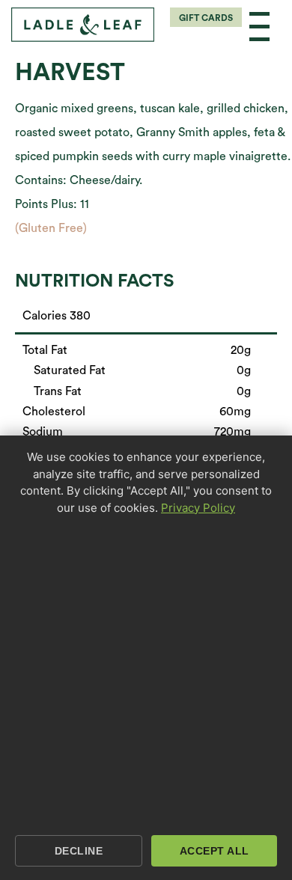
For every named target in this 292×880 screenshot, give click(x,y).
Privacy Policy (198, 508)
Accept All (214, 851)
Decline (79, 851)
